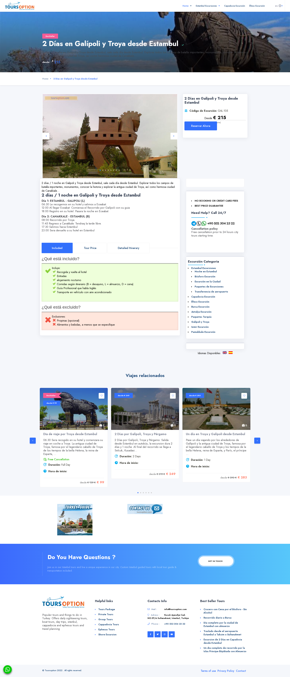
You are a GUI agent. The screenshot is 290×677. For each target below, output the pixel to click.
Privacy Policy (226, 671)
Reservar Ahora (200, 126)
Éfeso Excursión (257, 5)
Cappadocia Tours (108, 624)
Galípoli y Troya (200, 322)
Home (186, 5)
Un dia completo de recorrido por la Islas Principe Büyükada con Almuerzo (225, 649)
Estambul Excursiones (207, 5)
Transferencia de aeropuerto (211, 291)
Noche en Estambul (206, 271)
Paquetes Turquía (201, 317)
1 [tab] (100, 170)
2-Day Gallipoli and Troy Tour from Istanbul (225, 352)
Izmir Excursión (200, 327)
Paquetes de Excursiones (209, 286)
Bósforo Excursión (205, 276)
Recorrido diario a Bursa (217, 617)
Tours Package (106, 609)
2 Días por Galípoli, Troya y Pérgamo (140, 434)
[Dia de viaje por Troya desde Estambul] (74, 409)
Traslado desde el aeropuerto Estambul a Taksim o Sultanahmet (222, 632)
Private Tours (105, 614)
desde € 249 (123, 395)
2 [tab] (102, 170)
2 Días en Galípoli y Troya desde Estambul (231, 352)
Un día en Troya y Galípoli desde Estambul (215, 434)
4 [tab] (108, 170)
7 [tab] (116, 170)
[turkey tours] (19, 6)
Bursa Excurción (200, 306)
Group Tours (105, 619)
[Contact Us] (145, 509)
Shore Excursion (107, 634)
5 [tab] (110, 170)
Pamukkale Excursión (203, 332)
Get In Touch (215, 561)
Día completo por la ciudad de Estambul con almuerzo (221, 624)
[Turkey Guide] (74, 519)
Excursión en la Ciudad (208, 281)
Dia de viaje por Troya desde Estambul (70, 434)
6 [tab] (113, 170)
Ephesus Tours (106, 629)
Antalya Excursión (201, 311)
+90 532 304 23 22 (221, 223)
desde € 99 (51, 403)
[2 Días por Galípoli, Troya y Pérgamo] (145, 409)
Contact (241, 671)
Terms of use (208, 671)
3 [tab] (105, 170)
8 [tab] (118, 170)
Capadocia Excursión (234, 5)
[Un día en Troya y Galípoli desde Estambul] (216, 409)
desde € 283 (195, 395)
